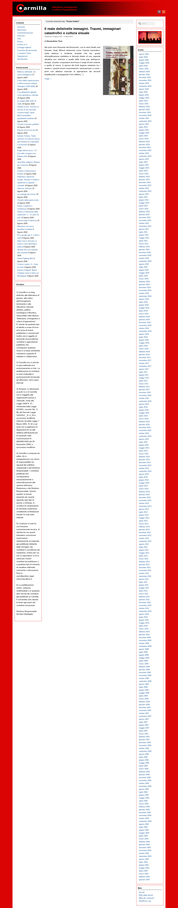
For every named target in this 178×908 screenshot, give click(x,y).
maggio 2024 (144, 133)
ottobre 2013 (144, 503)
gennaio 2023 (144, 179)
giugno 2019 (144, 305)
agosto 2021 (144, 229)
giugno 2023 (144, 165)
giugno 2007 (144, 725)
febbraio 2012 (144, 562)
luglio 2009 (143, 652)
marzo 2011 (143, 594)
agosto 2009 (144, 649)
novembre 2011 (145, 570)
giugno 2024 (144, 130)
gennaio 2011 (144, 600)
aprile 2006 (143, 766)
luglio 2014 (143, 477)
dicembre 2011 (145, 567)
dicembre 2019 (145, 287)
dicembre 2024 (145, 112)
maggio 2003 (144, 868)
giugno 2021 (144, 235)
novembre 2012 (145, 535)
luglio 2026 (143, 57)
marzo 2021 (143, 244)
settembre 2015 (145, 436)
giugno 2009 (144, 655)
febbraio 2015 (144, 457)
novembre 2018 (145, 325)
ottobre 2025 (144, 83)
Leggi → (48, 79)
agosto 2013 (144, 509)
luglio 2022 (143, 197)
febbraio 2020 (144, 282)
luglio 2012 (143, 547)
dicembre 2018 (145, 322)
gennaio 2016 (144, 425)
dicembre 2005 (145, 777)
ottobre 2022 (144, 188)
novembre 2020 (145, 255)
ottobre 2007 (144, 713)
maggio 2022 (144, 203)
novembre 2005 (145, 780)
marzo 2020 (143, 279)
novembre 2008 (145, 675)
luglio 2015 (143, 442)
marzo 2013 (143, 524)
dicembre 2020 (145, 252)
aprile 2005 (143, 801)
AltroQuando (22, 59)
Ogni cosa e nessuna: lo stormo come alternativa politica (27, 244)
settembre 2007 (145, 716)
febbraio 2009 (144, 667)
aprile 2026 (143, 66)
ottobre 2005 (144, 783)
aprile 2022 (143, 206)
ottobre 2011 (144, 573)
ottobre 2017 (144, 363)
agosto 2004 (144, 824)
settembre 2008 (145, 681)
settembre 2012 (145, 541)
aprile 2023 (143, 171)
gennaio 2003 (144, 880)
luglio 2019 (143, 302)
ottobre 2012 (144, 538)
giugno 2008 (144, 690)
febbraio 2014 (144, 492)
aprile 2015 (143, 451)
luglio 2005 (143, 792)
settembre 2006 (145, 751)
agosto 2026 (144, 54)
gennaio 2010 (144, 635)
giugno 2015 (144, 445)
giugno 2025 (144, 95)
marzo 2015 (143, 454)
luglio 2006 (143, 757)
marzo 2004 (143, 839)
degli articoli (146, 895)
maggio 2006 (144, 763)
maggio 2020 (144, 273)
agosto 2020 (144, 264)
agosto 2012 (144, 544)
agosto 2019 (144, 299)
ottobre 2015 (144, 433)
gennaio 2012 (144, 565)
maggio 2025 (144, 98)
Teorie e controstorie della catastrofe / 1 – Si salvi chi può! (28, 215)
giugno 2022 (144, 200)
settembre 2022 (145, 191)
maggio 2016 (144, 413)
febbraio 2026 (144, 72)
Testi (19, 39)
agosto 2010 (144, 614)
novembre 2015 (145, 430)
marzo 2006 (143, 769)
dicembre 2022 (145, 182)
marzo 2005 (143, 804)
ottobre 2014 (144, 468)
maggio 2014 (144, 483)
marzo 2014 (143, 489)
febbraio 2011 (144, 597)
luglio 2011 (143, 582)
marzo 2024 (143, 139)
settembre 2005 (145, 786)
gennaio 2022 (144, 214)
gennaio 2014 (144, 495)
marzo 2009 (143, 664)
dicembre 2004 (145, 812)
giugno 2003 (144, 865)
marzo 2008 (143, 699)
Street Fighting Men (25, 258)
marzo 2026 (143, 69)
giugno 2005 (144, 795)
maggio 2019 (144, 308)
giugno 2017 (144, 375)
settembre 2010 (145, 611)
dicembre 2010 (145, 602)
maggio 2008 (144, 693)
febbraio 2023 (144, 177)
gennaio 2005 (144, 810)
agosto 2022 (144, 194)
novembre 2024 (145, 115)
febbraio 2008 (144, 702)
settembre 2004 (145, 821)
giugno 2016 (144, 410)
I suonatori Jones (24, 53)
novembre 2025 (145, 80)
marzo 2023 (143, 174)
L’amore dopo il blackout (27, 220)
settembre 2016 (145, 401)
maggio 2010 (144, 623)
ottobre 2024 (144, 118)
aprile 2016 (143, 416)
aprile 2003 (143, 871)
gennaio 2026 (144, 74)
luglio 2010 (143, 617)
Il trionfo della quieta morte (28, 200)
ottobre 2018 (144, 328)
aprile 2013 (143, 521)
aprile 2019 (143, 311)
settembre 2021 (145, 226)
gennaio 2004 (144, 845)
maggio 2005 (144, 798)
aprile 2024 (143, 136)
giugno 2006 (144, 760)
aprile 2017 (143, 381)
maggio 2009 (144, 658)
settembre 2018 (145, 331)
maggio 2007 (144, 728)
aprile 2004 (143, 836)
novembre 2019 (145, 290)
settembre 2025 (145, 86)
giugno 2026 (144, 60)
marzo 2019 (143, 314)
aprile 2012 (143, 556)
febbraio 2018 (144, 352)
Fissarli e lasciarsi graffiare (28, 124)
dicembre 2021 (145, 217)
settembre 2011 (145, 576)
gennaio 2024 (144, 144)
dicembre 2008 (145, 672)
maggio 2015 (144, 448)
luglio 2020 (143, 267)
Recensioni (69, 36)
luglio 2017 (143, 372)
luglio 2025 (143, 92)
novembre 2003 (145, 850)
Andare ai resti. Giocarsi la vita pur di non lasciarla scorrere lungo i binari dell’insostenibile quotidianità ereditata (28, 112)
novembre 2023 (145, 150)
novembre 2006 (145, 745)
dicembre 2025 (145, 77)
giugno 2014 (144, 480)
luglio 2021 (143, 232)
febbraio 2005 (144, 807)
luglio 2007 (143, 722)
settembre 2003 (145, 856)
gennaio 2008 (144, 705)
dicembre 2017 (145, 357)
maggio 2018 (144, 343)
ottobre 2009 (144, 643)
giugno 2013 (144, 515)
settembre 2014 (145, 471)
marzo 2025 (143, 104)
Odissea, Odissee (24, 188)
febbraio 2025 (144, 107)
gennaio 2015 (144, 460)
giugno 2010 (144, 620)
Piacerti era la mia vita (26, 130)
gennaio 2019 (144, 320)
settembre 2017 (145, 366)
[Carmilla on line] (89, 8)
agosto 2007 (144, 719)
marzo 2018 (143, 349)
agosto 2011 (144, 579)
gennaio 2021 (144, 249)
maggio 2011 (144, 588)
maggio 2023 (144, 168)
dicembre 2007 (145, 707)
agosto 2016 (144, 404)
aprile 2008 (143, 696)
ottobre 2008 (144, 678)
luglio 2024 (143, 127)
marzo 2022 (143, 209)
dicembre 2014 (145, 462)
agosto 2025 (144, 89)
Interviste (21, 36)
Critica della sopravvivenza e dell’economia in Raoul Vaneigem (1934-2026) (28, 83)
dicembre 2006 (145, 742)
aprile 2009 (143, 661)
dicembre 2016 (145, 392)
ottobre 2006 (144, 748)
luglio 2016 (143, 407)
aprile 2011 (143, 591)
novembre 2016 (145, 395)
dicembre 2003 (145, 847)
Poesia (20, 42)
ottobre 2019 (144, 293)
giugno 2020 (144, 270)
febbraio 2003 (144, 877)
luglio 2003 (143, 862)
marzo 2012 (143, 559)
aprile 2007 (143, 731)
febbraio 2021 (144, 247)
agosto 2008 (144, 684)
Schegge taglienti (24, 47)
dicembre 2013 (145, 497)
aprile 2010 (143, 626)
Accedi (141, 892)
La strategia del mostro (26, 194)
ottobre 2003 (144, 853)
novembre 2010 (145, 605)
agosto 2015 (144, 439)
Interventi (21, 27)
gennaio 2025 (144, 109)
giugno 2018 (144, 340)
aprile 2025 (143, 101)
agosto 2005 (144, 789)
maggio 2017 (144, 378)
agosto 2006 (144, 754)
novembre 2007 (145, 710)
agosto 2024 (144, 124)
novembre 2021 (145, 220)
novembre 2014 (145, 465)
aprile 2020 (143, 276)
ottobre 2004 (144, 818)
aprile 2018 (143, 346)
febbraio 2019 (144, 317)
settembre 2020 (145, 261)
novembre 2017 (145, 360)
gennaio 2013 (144, 530)
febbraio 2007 (144, 737)
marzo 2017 (143, 384)
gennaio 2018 (144, 355)
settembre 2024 (145, 121)
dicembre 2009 (145, 637)
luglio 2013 (143, 512)
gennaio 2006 (144, 775)
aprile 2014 (143, 486)
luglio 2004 (143, 827)
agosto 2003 (144, 859)
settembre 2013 (145, 506)
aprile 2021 (143, 241)
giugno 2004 (144, 830)
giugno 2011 (144, 585)
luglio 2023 (143, 162)
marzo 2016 (143, 419)
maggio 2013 (144, 518)
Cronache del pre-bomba (27, 50)
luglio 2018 (143, 337)
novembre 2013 (145, 500)
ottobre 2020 (144, 258)
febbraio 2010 (144, 632)
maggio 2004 (144, 833)
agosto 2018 (144, 334)
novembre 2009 (145, 640)
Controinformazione (25, 33)
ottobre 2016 (144, 398)
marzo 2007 (143, 734)
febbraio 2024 (144, 142)
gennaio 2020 (144, 284)
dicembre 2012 (145, 532)
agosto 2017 (144, 369)
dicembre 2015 (145, 427)
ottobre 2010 (144, 608)
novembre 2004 (145, 815)
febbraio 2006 (144, 772)
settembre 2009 (145, 646)
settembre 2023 (145, 156)
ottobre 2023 (144, 153)
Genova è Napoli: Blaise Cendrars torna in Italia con (28, 273)
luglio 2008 (143, 687)
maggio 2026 (144, 63)
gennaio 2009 (144, 670)
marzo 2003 (143, 874)
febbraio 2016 (144, 422)
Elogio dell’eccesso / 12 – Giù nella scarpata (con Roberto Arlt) (27, 153)
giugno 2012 (144, 550)
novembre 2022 (145, 185)
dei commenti (146, 898)
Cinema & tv (22, 44)
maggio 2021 (144, 238)
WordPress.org (145, 901)
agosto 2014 (144, 474)
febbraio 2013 (144, 527)
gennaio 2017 (144, 390)
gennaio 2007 (144, 740)
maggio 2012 (144, 553)
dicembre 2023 (145, 147)
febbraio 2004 (144, 842)
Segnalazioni (22, 56)
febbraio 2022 (144, 212)
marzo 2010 (143, 629)
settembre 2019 (145, 296)
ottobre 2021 (144, 223)
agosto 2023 (144, 159)
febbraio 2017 (144, 387)
